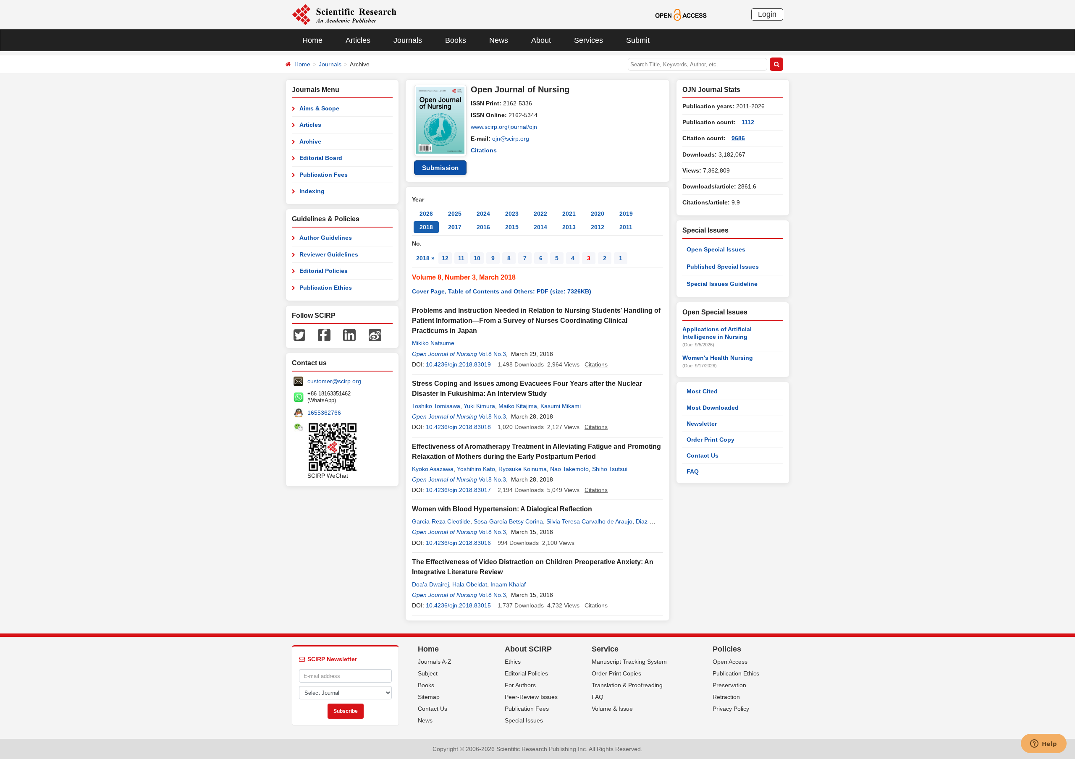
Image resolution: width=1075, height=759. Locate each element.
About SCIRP (528, 649)
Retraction (726, 697)
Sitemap (429, 697)
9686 (738, 138)
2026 (426, 213)
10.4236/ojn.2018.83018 (458, 427)
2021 (569, 213)
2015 (512, 227)
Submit (638, 40)
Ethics (513, 661)
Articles (358, 40)
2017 (454, 227)
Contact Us (702, 455)
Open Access (730, 661)
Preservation (729, 685)
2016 (483, 227)
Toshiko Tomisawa (436, 406)
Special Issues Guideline (722, 283)
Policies (727, 649)
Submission (440, 167)
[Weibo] (375, 334)
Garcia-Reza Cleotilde (441, 521)
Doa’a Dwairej (430, 584)
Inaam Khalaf (508, 584)
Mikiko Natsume (433, 343)
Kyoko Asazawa (433, 469)
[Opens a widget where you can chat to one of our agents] (1043, 744)
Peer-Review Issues (531, 697)
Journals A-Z (434, 661)
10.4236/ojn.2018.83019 (458, 364)
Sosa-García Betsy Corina (508, 521)
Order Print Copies (616, 673)
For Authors (520, 685)
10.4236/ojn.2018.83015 (458, 605)
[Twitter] (299, 334)
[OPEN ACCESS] (681, 14)
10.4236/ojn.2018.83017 (458, 490)
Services (588, 40)
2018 (426, 227)
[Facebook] (324, 334)
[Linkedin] (349, 334)
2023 (512, 213)
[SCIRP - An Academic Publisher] (344, 14)
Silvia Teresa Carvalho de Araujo (589, 521)
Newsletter (702, 423)
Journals (407, 40)
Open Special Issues (716, 249)
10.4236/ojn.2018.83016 (458, 542)
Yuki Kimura (479, 406)
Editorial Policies (323, 270)
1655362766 (324, 412)
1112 (748, 122)
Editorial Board (320, 157)
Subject (428, 673)
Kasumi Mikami (560, 406)
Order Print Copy (710, 439)
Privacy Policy (731, 708)
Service (605, 649)
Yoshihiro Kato (476, 469)
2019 (626, 213)
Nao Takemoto (569, 469)
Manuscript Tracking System (629, 661)
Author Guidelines (325, 237)
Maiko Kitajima (517, 406)
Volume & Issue (612, 708)
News (498, 40)
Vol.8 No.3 (492, 354)
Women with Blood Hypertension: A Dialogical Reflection (502, 509)
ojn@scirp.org (510, 138)
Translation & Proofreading (627, 685)
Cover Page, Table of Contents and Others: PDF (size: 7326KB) (501, 291)
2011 (625, 227)
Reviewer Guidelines (328, 254)
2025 (454, 213)
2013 (569, 227)
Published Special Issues (723, 266)
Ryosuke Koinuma (522, 469)
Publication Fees (323, 174)
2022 (540, 213)
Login (767, 14)
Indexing (312, 191)
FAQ (693, 471)
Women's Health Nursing (717, 357)
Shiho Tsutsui (609, 469)
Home (312, 40)
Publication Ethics (325, 287)
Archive (310, 141)
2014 (540, 227)
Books (455, 40)
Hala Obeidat (469, 584)
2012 (597, 227)
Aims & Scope (319, 108)
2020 (597, 213)
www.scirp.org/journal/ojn (504, 126)
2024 (483, 213)
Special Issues (524, 720)
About (541, 40)
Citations (484, 150)
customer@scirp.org (334, 381)
